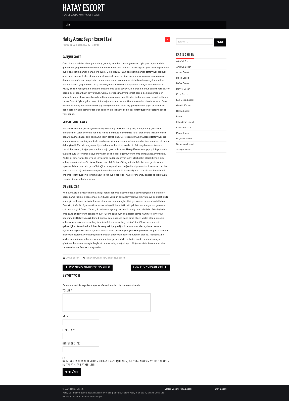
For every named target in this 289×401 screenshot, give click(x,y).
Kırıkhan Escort (183, 127)
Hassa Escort (182, 111)
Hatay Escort (84, 8)
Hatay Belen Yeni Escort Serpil (148, 267)
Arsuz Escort (72, 258)
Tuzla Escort (185, 389)
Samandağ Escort (185, 144)
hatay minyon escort (96, 258)
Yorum (68, 290)
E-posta (69, 330)
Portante (95, 45)
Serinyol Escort (183, 149)
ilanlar (179, 116)
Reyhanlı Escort (184, 138)
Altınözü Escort (183, 61)
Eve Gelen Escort (185, 100)
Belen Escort (182, 78)
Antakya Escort (183, 67)
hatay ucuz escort (116, 258)
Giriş (68, 25)
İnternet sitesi (72, 343)
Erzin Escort (182, 94)
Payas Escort (182, 133)
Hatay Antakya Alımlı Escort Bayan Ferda (89, 267)
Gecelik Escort (183, 105)
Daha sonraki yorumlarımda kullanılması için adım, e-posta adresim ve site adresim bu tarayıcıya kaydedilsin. (116, 363)
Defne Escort (182, 83)
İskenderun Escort (185, 122)
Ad (65, 316)
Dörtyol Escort (183, 89)
